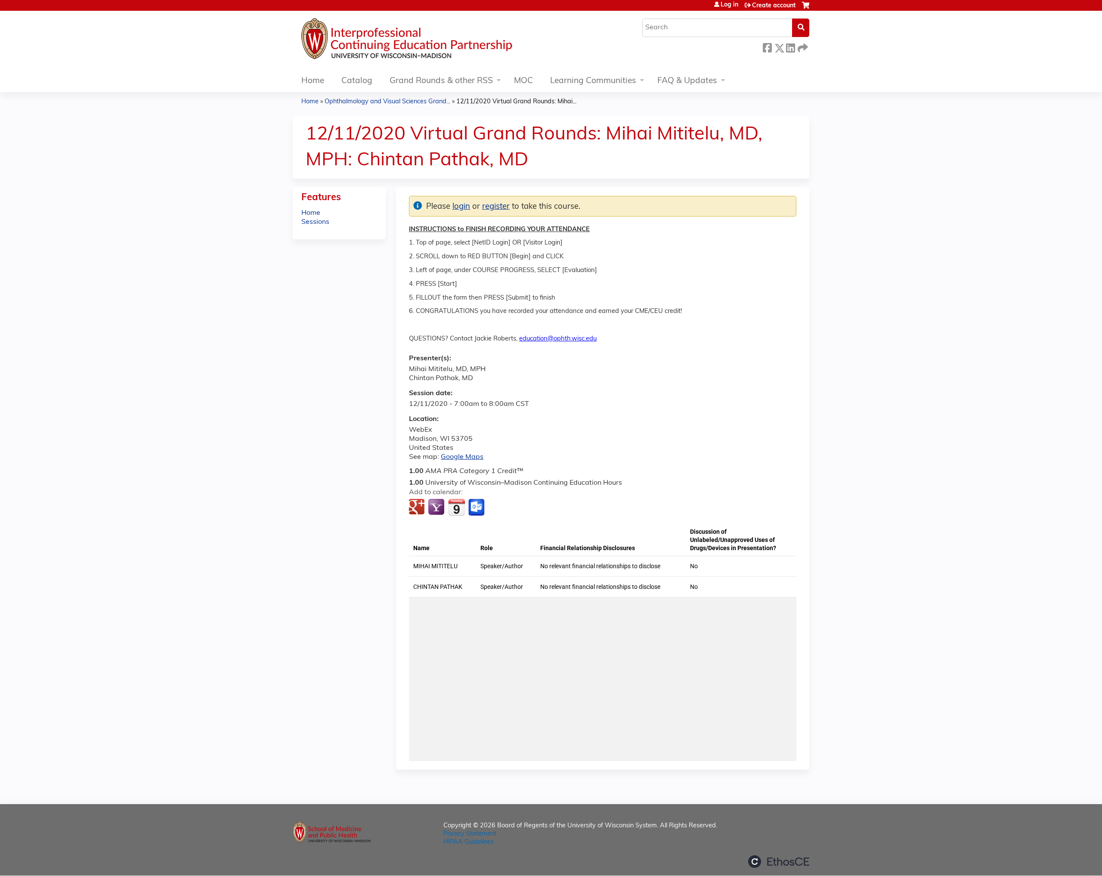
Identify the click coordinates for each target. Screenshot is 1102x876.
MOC (523, 81)
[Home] (433, 41)
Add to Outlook (477, 507)
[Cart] (805, 8)
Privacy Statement (469, 834)
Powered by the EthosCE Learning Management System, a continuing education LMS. (778, 861)
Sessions (315, 222)
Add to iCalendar (456, 507)
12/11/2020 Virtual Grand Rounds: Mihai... (516, 102)
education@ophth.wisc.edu (558, 339)
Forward (802, 46)
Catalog (356, 81)
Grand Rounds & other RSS (441, 81)
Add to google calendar (418, 507)
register (496, 207)
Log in (729, 5)
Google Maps (462, 457)
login (461, 207)
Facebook (767, 46)
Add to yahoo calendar (437, 507)
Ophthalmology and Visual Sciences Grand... (387, 102)
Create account (774, 6)
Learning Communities (593, 81)
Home (312, 81)
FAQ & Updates (687, 81)
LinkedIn (790, 46)
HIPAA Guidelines (468, 842)
